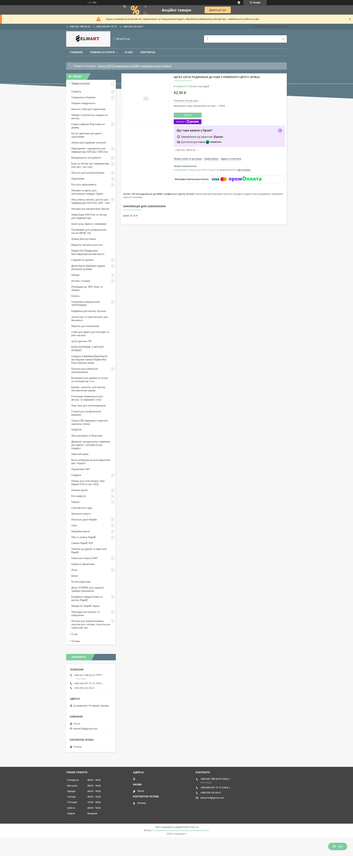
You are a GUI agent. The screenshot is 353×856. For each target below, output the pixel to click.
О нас (129, 52)
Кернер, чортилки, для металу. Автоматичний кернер (88, 389)
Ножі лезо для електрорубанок (88, 405)
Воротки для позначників (85, 326)
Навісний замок (79, 454)
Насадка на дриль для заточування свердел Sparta (87, 192)
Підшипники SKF (80, 469)
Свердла (76, 91)
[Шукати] (283, 39)
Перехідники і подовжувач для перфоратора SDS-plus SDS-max (89, 150)
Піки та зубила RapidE (83, 537)
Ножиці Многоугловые (83, 239)
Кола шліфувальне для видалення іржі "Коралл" (90, 462)
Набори (75, 275)
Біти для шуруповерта (83, 184)
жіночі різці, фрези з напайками (88, 224)
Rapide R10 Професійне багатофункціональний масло (87, 252)
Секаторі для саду (81, 507)
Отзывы (75, 641)
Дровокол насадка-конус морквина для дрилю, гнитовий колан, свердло (90, 445)
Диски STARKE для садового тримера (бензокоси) (87, 589)
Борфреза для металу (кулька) (88, 311)
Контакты (147, 52)
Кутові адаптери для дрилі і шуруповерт (86, 135)
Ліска (74, 570)
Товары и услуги (102, 52)
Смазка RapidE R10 (82, 543)
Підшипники (77, 178)
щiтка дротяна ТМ (81, 341)
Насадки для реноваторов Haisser (90, 208)
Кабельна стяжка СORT (84, 558)
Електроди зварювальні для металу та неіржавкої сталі (87, 398)
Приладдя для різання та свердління (85, 614)
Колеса (75, 296)
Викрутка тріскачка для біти (86, 244)
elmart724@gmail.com (85, 728)
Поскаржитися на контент (165, 830)
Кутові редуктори (80, 581)
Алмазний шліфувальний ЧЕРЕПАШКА (85, 303)
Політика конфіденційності (195, 830)
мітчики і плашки (80, 281)
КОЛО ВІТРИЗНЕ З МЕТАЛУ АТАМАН (87, 349)
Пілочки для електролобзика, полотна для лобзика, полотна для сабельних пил (90, 624)
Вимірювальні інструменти (86, 157)
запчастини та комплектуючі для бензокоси (89, 319)
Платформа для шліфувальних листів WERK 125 (88, 231)
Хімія (74, 525)
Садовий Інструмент (82, 260)
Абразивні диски (80, 531)
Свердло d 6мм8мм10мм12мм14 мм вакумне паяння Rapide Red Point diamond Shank (89, 359)
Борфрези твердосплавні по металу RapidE (87, 598)
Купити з (181, 121)
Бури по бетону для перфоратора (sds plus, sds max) (90, 165)
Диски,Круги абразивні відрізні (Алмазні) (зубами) (88, 267)
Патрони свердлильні (83, 103)
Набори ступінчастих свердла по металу (89, 117)
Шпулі (74, 575)
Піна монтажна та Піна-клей (86, 435)
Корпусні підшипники (83, 564)
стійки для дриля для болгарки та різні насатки (90, 334)
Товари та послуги (84, 66)
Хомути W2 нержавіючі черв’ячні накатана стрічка (89, 422)
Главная (76, 52)
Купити (187, 115)
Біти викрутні (78, 496)
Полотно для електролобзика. (88, 172)
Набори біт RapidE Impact (85, 606)
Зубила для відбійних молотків (88, 142)
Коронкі (75, 502)
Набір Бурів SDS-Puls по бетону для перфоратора (89, 216)
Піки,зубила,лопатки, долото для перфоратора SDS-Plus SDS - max (90, 201)
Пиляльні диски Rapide (84, 519)
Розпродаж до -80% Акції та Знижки (86, 288)
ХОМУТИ (76, 429)
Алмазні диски (79, 490)
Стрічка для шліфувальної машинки (86, 413)
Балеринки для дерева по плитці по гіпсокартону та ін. (89, 380)
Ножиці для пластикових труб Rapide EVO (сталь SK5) (87, 483)
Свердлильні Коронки (83, 97)
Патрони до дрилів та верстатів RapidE (88, 551)
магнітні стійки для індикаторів (88, 109)
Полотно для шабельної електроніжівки (84, 370)
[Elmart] (88, 39)
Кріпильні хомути (80, 513)
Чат (340, 846)
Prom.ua (194, 827)
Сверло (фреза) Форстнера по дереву (88, 126)
